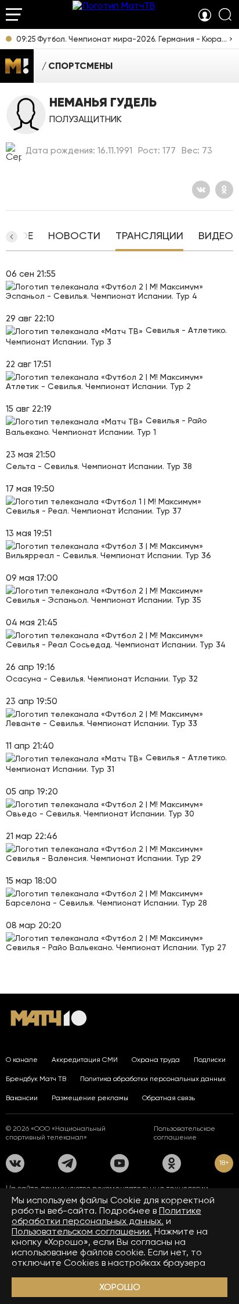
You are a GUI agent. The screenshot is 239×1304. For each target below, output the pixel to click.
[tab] (74, 236)
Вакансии (22, 1098)
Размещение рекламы (90, 1098)
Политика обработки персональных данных (153, 1079)
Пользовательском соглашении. (82, 1231)
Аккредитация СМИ (85, 1060)
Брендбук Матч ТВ (36, 1079)
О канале (22, 1060)
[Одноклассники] (224, 190)
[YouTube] (119, 1163)
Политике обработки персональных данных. (106, 1215)
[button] (11, 237)
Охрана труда (156, 1060)
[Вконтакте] (201, 190)
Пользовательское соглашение (184, 1132)
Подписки (210, 1060)
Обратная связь (168, 1098)
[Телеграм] (67, 1163)
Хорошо (119, 1286)
